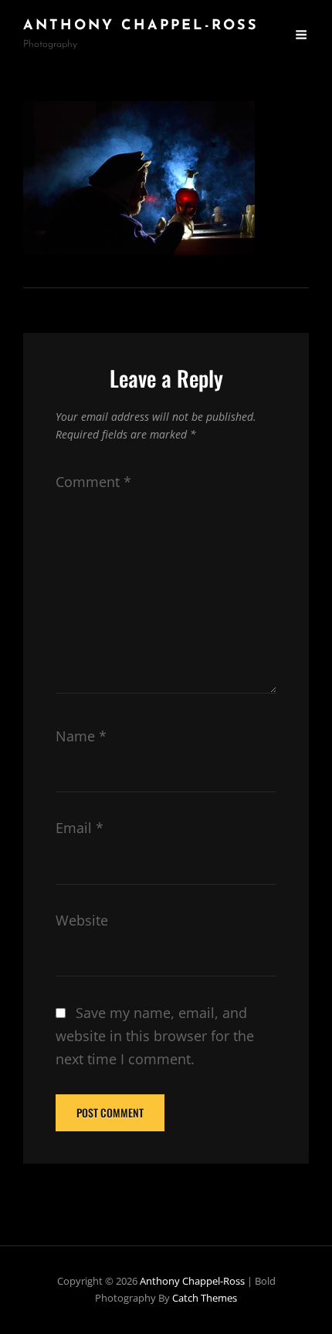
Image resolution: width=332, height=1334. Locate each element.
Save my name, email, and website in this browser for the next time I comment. (155, 1035)
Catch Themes (204, 1298)
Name (81, 736)
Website (82, 920)
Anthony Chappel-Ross (141, 26)
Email (79, 827)
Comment (93, 481)
